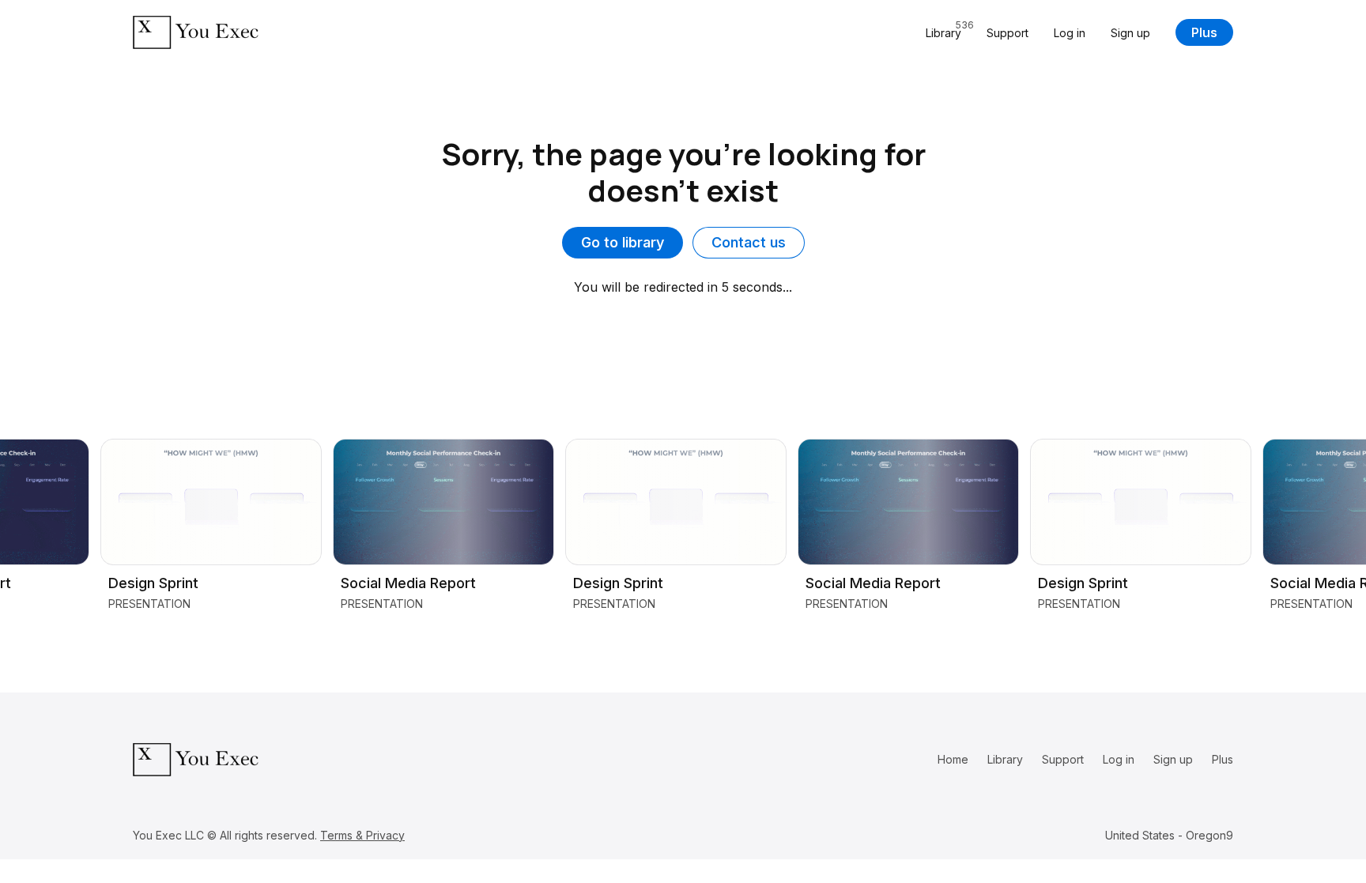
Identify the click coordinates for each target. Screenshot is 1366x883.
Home (953, 759)
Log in (1069, 33)
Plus (1204, 32)
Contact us (748, 242)
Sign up (1130, 33)
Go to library (622, 242)
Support (1007, 33)
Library (1005, 759)
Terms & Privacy (362, 835)
